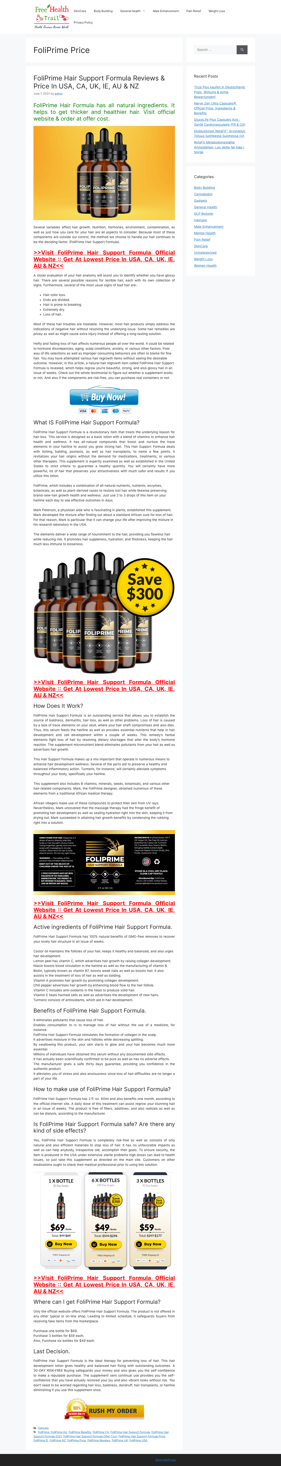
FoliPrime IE (40, 1440)
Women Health (205, 266)
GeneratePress (165, 1460)
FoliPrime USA (138, 1440)
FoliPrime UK (120, 1440)
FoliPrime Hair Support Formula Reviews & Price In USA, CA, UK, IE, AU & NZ (99, 82)
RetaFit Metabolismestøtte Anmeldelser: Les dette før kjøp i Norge (219, 147)
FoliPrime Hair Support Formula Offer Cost (90, 1436)
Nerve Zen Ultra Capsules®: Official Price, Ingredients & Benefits (215, 108)
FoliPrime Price (76, 1440)
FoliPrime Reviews (98, 1440)
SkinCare (80, 11)
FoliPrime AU (59, 1432)
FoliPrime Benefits (80, 1432)
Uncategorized (205, 253)
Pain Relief (193, 11)
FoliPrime (43, 1432)
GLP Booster (203, 214)
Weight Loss (217, 11)
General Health (130, 11)
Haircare (43, 1428)
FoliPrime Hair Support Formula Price (142, 1436)
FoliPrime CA (101, 1432)
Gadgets (200, 201)
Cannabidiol (203, 194)
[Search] (242, 49)
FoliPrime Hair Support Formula (130, 1432)
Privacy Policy (83, 22)
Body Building (103, 11)
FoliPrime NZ (58, 1440)
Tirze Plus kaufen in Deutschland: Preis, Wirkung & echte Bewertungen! (219, 92)
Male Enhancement (166, 11)
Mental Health (205, 233)
